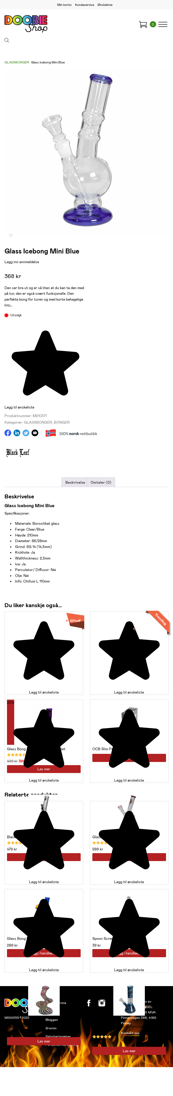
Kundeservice (84, 5)
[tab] (75, 482)
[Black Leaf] (18, 464)
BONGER (62, 422)
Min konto (64, 5)
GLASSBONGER (17, 62)
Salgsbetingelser (58, 1036)
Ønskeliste (105, 5)
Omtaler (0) (101, 482)
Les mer (43, 1041)
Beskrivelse (75, 482)
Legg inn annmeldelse (22, 262)
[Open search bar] (7, 40)
